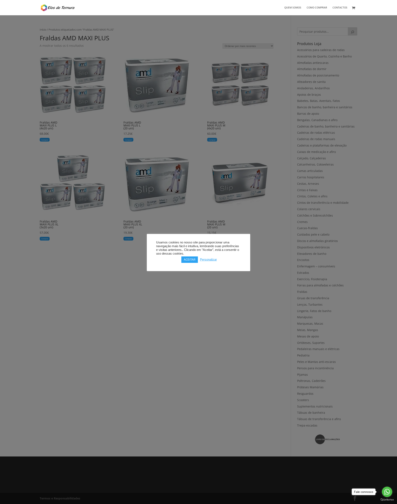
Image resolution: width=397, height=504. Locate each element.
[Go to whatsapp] (387, 492)
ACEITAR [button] (189, 259)
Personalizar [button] (208, 259)
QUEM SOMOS (292, 7)
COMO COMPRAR (317, 7)
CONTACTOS (339, 7)
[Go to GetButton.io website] (387, 499)
